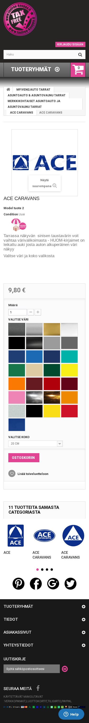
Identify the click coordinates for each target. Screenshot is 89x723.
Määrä (13, 305)
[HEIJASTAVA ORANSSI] (69, 397)
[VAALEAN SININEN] (34, 356)
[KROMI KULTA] (52, 397)
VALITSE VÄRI (18, 319)
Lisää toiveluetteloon (32, 474)
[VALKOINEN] (69, 329)
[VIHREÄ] (17, 370)
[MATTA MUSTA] (34, 343)
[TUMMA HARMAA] (69, 343)
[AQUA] (69, 356)
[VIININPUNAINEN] (34, 384)
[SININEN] (17, 356)
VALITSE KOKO (19, 437)
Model (8, 208)
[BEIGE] (34, 370)
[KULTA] (52, 329)
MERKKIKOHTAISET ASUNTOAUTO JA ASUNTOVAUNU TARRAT (34, 104)
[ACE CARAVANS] (45, 535)
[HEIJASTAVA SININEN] (17, 425)
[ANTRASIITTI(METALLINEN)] (17, 329)
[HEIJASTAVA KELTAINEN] (52, 411)
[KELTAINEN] (69, 370)
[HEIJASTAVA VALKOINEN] (17, 411)
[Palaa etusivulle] (8, 89)
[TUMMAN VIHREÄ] (52, 370)
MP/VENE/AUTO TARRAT (33, 89)
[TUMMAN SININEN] (52, 356)
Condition (11, 214)
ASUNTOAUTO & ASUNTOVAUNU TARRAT (37, 95)
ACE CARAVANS (21, 112)
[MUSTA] (17, 343)
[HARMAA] (52, 343)
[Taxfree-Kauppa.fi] (44, 19)
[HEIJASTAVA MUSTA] (34, 411)
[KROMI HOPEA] (34, 397)
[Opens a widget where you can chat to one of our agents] (71, 715)
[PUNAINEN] (52, 384)
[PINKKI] (17, 397)
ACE (7, 552)
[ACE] (16, 535)
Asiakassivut (18, 632)
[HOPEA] (34, 329)
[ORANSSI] (17, 384)
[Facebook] (38, 688)
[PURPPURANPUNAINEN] (69, 384)
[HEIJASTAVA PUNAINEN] (69, 411)
